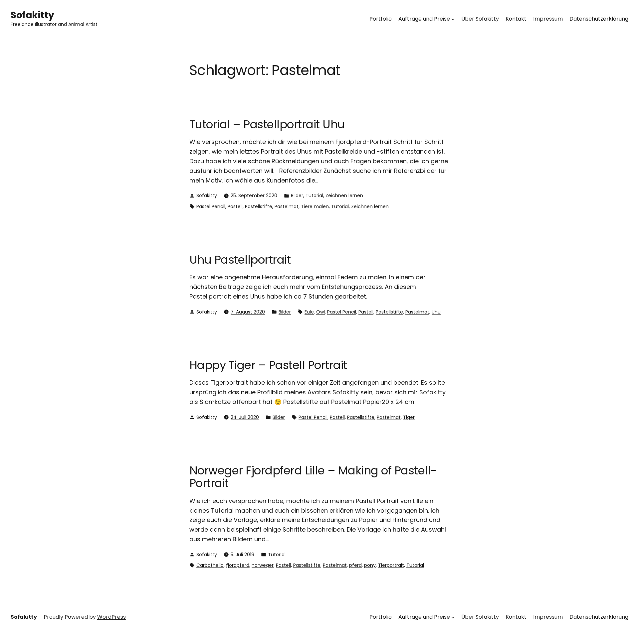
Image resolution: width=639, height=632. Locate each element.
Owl (320, 312)
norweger (263, 565)
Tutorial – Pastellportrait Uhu (267, 124)
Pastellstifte (258, 206)
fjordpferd (237, 565)
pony (370, 565)
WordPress (111, 617)
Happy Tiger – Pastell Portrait (268, 365)
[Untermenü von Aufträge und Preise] (453, 19)
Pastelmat (287, 206)
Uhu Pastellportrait (240, 259)
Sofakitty (32, 15)
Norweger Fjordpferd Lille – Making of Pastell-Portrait (313, 477)
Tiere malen (315, 206)
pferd (355, 565)
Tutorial (314, 195)
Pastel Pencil (210, 206)
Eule (309, 312)
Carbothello (210, 565)
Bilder (297, 195)
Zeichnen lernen (344, 195)
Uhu (436, 312)
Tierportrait (391, 565)
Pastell (235, 206)
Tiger (409, 417)
